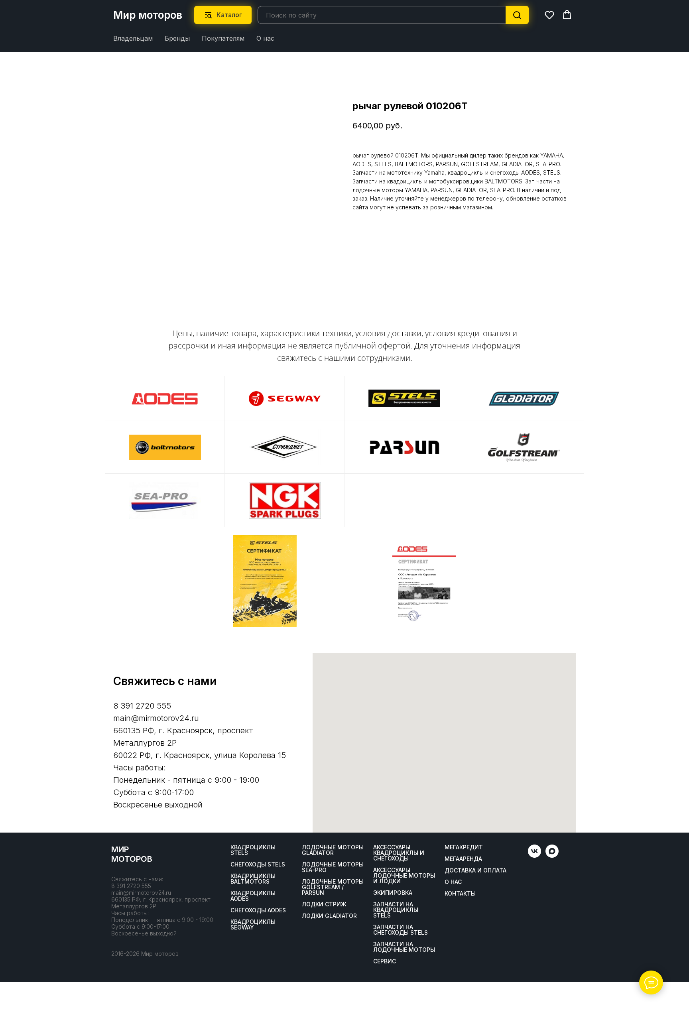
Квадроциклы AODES (253, 896)
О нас (265, 38)
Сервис (384, 961)
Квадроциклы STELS (253, 850)
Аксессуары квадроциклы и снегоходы (398, 853)
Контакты (460, 893)
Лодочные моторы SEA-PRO (333, 867)
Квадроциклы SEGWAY (253, 924)
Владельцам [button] (133, 38)
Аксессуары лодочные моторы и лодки (404, 875)
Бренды (177, 38)
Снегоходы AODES (258, 910)
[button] (549, 15)
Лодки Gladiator (329, 916)
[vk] (534, 855)
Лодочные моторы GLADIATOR (333, 850)
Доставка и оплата (475, 870)
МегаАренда (463, 859)
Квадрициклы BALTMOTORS (253, 878)
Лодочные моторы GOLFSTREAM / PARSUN (333, 887)
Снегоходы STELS (257, 864)
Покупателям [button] (223, 38)
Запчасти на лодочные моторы (404, 947)
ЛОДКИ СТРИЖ (324, 904)
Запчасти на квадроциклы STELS (395, 910)
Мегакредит (464, 847)
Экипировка (392, 893)
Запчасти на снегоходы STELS (400, 929)
